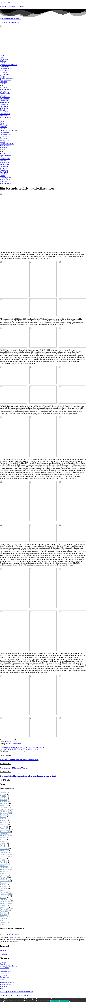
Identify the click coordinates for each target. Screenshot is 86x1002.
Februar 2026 (4, 803)
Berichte (8, 744)
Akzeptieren (55, 1001)
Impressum (18, 995)
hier (5, 657)
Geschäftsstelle (5, 93)
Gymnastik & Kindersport (8, 65)
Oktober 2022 (4, 868)
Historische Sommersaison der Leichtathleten (19, 760)
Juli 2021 (3, 883)
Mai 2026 (3, 798)
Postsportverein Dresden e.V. (9, 22)
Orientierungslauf (6, 68)
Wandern (3, 83)
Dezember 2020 (5, 892)
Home (2, 55)
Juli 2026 (3, 794)
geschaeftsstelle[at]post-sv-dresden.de (12, 6)
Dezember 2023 (5, 852)
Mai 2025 (3, 820)
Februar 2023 (4, 864)
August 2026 (4, 792)
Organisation (4, 100)
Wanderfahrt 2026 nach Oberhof (14, 768)
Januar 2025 (4, 828)
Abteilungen (4, 59)
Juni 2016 (3, 924)
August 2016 (4, 922)
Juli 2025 (3, 817)
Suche (2, 751)
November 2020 (5, 894)
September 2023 (5, 856)
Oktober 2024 (4, 834)
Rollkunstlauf (4, 70)
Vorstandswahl (5, 114)
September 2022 (5, 869)
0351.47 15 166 (5, 2)
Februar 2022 (4, 877)
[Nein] (69, 1001)
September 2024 (5, 835)
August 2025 (4, 815)
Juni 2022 (3, 873)
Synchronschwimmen (7, 78)
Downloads (4, 104)
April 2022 (3, 875)
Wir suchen (3, 87)
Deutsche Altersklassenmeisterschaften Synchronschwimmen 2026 (28, 776)
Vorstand (3, 95)
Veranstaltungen (5, 89)
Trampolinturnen (5, 80)
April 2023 (3, 862)
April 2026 (3, 800)
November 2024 (5, 832)
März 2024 (3, 847)
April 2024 (3, 845)
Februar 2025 (4, 826)
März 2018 (3, 915)
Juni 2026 (3, 796)
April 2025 (3, 822)
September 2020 (5, 896)
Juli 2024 (3, 839)
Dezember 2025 (5, 807)
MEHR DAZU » (5, 764)
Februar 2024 (4, 849)
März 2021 (3, 886)
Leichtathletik (4, 67)
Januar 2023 (4, 866)
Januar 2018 (4, 917)
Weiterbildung (4, 108)
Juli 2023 (3, 858)
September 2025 (5, 813)
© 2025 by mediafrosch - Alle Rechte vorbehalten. (16, 992)
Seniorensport (4, 74)
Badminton (3, 61)
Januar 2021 (4, 890)
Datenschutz (9, 995)
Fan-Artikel (4, 106)
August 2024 (4, 837)
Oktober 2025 (4, 811)
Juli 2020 (3, 898)
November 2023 (5, 854)
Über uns (3, 91)
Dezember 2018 (5, 909)
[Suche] (25, 751)
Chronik (2, 110)
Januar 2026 (4, 805)
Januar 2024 (4, 851)
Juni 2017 (3, 920)
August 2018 (4, 911)
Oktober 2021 (4, 879)
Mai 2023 (3, 860)
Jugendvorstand (5, 97)
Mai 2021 (3, 884)
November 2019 (5, 901)
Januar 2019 (4, 907)
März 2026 (3, 802)
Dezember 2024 (5, 830)
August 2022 (4, 871)
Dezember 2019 (5, 900)
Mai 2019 (3, 905)
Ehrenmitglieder (5, 112)
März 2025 (3, 824)
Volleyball (3, 82)
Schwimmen (4, 72)
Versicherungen (5, 102)
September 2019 (5, 903)
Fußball (2, 63)
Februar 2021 (4, 888)
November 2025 (5, 809)
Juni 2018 (3, 913)
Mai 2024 (3, 843)
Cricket (2, 76)
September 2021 (5, 881)
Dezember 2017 (5, 918)
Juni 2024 (3, 841)
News (2, 57)
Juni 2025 (3, 819)
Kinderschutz (4, 99)
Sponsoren (3, 116)
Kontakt (26, 995)
